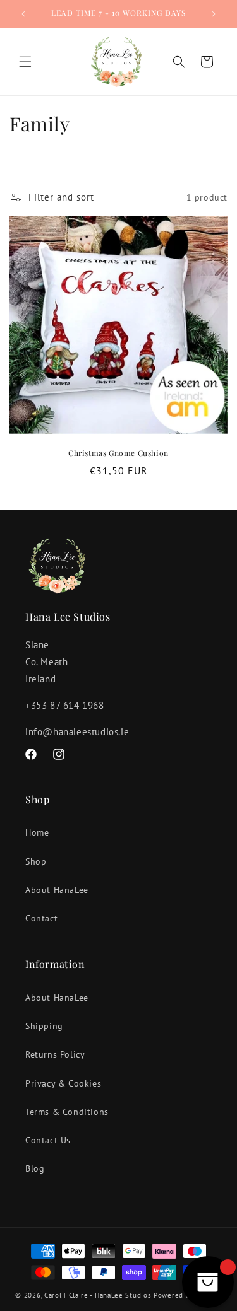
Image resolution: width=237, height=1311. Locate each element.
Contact (41, 918)
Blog (34, 1168)
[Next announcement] (214, 14)
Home (37, 832)
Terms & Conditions (67, 1111)
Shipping (44, 1026)
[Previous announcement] (23, 14)
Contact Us (48, 1140)
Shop (35, 861)
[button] (25, 62)
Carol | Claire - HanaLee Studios (97, 1295)
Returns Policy (55, 1054)
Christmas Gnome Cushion (118, 453)
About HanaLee (56, 889)
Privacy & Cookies (63, 1083)
